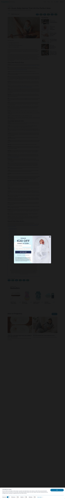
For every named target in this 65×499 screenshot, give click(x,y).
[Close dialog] (50, 237)
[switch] (17, 497)
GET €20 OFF (23, 252)
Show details (39, 497)
